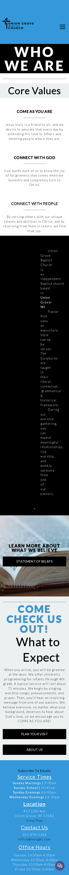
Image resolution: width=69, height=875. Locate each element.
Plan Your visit (34, 734)
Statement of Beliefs (34, 561)
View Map (34, 820)
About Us (34, 750)
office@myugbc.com (34, 839)
